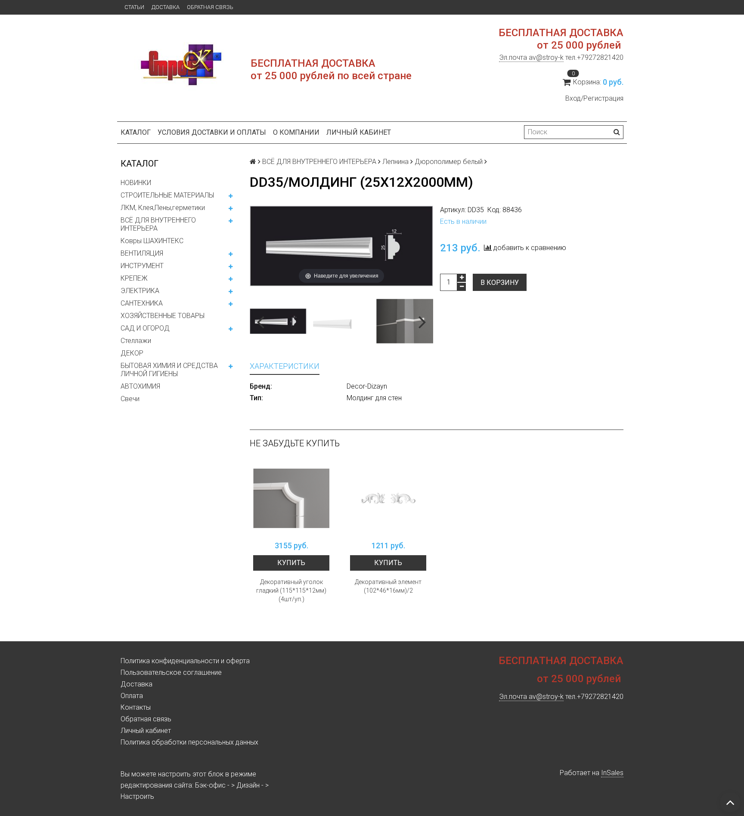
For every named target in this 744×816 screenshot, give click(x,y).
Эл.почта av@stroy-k (531, 57)
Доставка (166, 7)
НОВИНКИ (136, 183)
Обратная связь (210, 7)
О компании (296, 132)
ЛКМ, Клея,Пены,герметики (163, 208)
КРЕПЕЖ (134, 278)
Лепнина (395, 162)
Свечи (130, 399)
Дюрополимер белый (449, 162)
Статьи (134, 7)
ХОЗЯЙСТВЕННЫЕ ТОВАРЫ (163, 316)
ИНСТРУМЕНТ (142, 266)
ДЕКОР (132, 353)
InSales (612, 773)
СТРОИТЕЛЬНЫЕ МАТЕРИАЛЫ (167, 195)
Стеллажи (136, 341)
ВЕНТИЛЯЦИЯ (142, 253)
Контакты (136, 707)
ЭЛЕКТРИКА (140, 291)
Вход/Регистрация (594, 98)
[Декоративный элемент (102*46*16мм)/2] (388, 498)
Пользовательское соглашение (171, 672)
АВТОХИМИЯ (140, 386)
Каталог (136, 132)
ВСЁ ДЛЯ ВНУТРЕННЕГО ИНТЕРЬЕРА (158, 224)
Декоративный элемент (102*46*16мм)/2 (388, 586)
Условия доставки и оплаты (212, 132)
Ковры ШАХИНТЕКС (152, 241)
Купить (291, 563)
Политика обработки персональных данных (189, 742)
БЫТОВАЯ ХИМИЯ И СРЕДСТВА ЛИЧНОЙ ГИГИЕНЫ (169, 370)
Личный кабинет (358, 132)
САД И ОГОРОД (145, 328)
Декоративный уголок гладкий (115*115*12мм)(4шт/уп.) (291, 590)
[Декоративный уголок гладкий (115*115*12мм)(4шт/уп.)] (291, 498)
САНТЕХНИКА (142, 303)
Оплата (132, 696)
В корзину (499, 282)
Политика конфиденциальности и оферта (185, 661)
